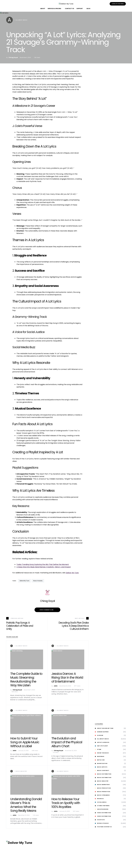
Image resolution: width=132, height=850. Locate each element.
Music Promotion (103, 791)
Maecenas (100, 756)
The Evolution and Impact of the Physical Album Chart (66, 742)
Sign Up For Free (118, 4)
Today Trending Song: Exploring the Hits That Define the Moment (42, 564)
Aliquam (100, 735)
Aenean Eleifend (103, 732)
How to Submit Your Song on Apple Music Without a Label (24, 742)
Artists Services (103, 742)
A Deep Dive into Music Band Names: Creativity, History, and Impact (43, 567)
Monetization (102, 763)
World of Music (103, 823)
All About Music (103, 739)
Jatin (55, 686)
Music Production (104, 788)
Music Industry (37, 581)
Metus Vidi (101, 760)
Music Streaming (103, 795)
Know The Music (103, 753)
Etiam (99, 749)
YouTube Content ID (104, 827)
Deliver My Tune (72, 573)
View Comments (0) (46, 610)
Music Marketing (103, 784)
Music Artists (102, 767)
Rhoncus (100, 798)
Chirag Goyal (13, 57)
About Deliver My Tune (105, 728)
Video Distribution (104, 812)
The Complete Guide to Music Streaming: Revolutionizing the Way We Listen (26, 679)
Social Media (101, 802)
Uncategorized (102, 809)
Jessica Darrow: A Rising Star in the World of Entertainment (67, 677)
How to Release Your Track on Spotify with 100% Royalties (65, 803)
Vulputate (101, 820)
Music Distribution (104, 774)
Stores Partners (103, 805)
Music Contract (103, 770)
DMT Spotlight (102, 746)
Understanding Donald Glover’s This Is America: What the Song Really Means (26, 805)
